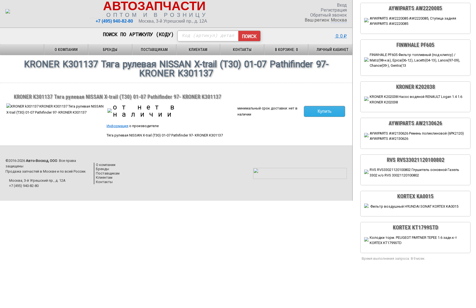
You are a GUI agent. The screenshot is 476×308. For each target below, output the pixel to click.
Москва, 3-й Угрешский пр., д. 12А (173, 21)
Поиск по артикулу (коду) (138, 34)
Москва (339, 20)
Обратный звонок (328, 15)
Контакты (242, 49)
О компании (66, 49)
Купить (324, 111)
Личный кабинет (332, 49)
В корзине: (286, 49)
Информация (117, 126)
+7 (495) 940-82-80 (114, 21)
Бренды (110, 49)
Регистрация (333, 10)
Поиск (249, 36)
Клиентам (198, 49)
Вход (341, 5)
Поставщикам (154, 49)
